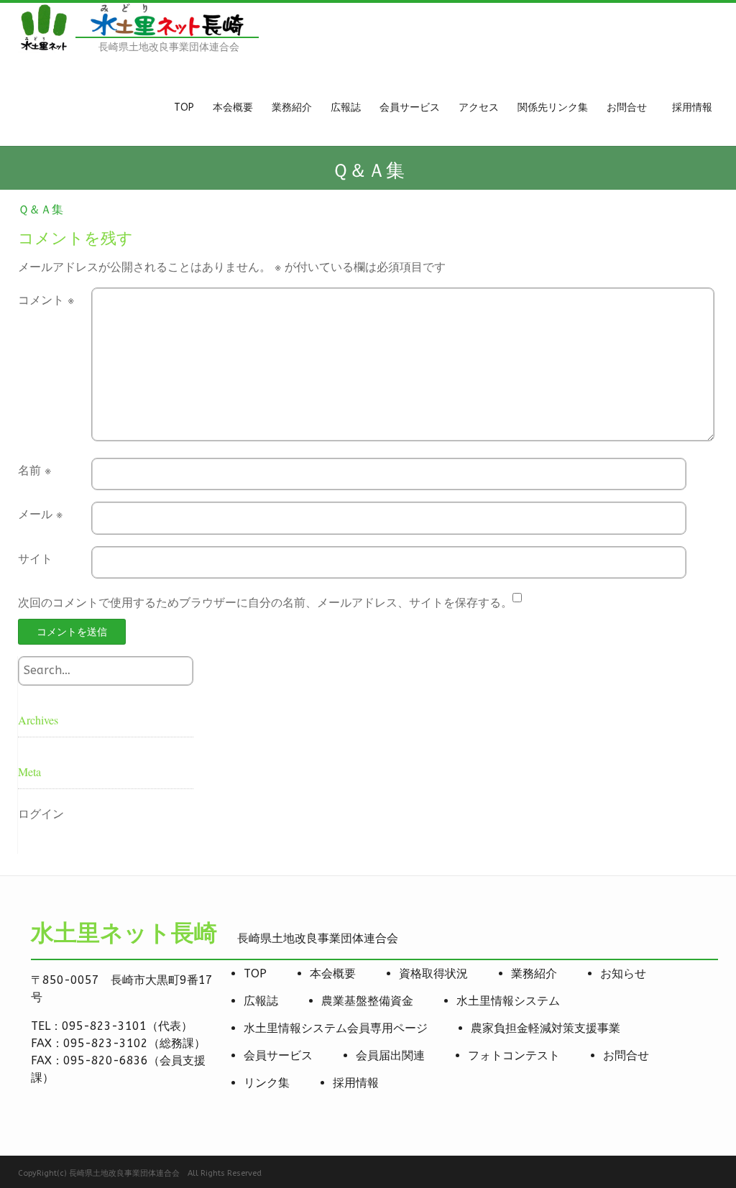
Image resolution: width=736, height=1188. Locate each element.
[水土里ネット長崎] (43, 48)
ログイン (41, 814)
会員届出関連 (390, 1055)
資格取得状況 (433, 973)
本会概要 (333, 973)
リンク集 (267, 1083)
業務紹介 (534, 973)
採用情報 (356, 1083)
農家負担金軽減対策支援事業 (545, 1028)
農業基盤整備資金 (367, 1001)
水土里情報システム (508, 1001)
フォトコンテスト (514, 1055)
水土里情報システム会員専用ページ (336, 1028)
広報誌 (261, 1001)
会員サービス (278, 1055)
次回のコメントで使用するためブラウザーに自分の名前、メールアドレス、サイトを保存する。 (265, 602)
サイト (35, 559)
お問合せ (626, 1055)
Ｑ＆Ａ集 (40, 209)
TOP (255, 973)
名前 (34, 470)
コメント (46, 300)
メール (40, 514)
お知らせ (623, 973)
